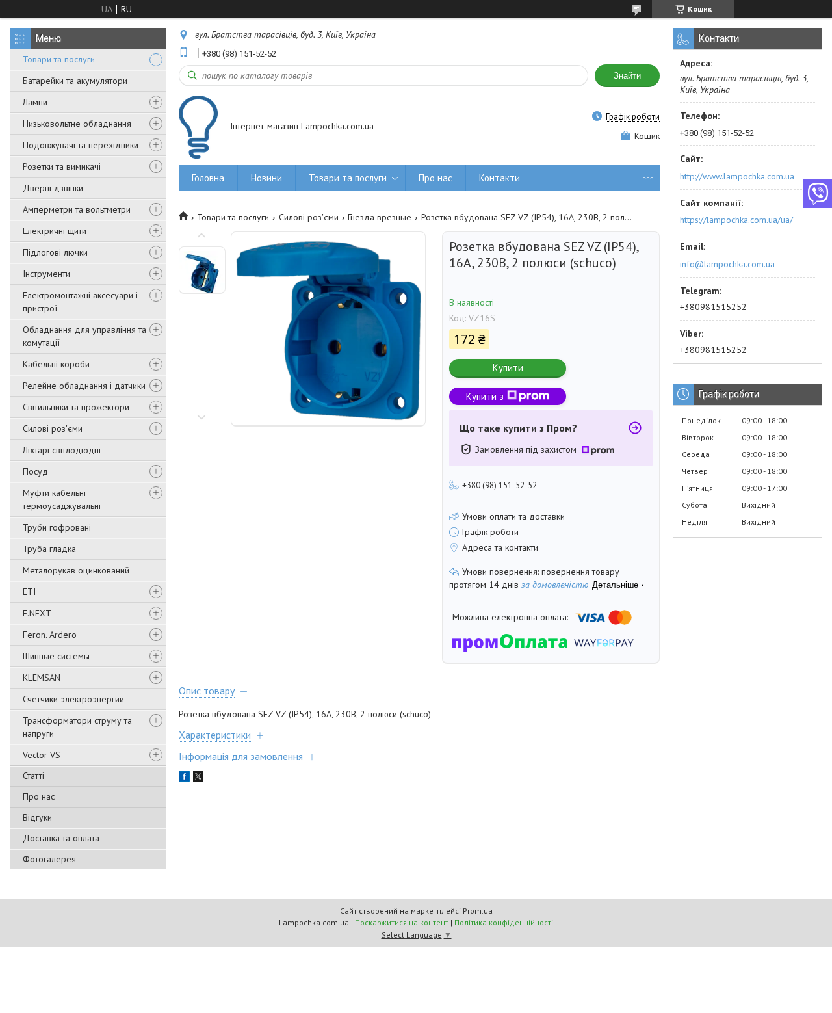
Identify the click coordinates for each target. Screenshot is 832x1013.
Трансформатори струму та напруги (77, 727)
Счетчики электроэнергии (73, 699)
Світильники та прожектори (76, 407)
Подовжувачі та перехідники (80, 145)
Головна (208, 178)
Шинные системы (56, 656)
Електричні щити (54, 231)
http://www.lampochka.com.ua (737, 176)
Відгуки (37, 817)
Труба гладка (49, 549)
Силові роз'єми (53, 428)
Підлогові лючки (55, 252)
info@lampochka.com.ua (727, 264)
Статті (33, 776)
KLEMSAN (41, 677)
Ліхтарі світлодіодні (62, 450)
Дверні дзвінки (53, 188)
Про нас (39, 796)
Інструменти (46, 274)
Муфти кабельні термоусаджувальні (62, 499)
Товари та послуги (59, 59)
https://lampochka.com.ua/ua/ (736, 220)
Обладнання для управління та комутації (84, 336)
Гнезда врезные (379, 217)
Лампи (35, 102)
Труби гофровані (57, 527)
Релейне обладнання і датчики (84, 385)
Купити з (485, 396)
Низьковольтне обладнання (77, 123)
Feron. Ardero (50, 634)
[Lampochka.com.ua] (198, 127)
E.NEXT (37, 613)
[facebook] (184, 778)
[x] (198, 778)
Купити (508, 368)
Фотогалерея (49, 859)
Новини (266, 178)
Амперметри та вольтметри (77, 209)
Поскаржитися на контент (401, 922)
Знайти (627, 76)
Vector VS (41, 755)
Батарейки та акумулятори (75, 80)
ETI (29, 592)
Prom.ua (478, 910)
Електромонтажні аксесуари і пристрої (80, 301)
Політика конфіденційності (503, 922)
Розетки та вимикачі (62, 166)
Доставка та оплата (61, 838)
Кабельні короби (56, 364)
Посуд (35, 471)
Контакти (499, 178)
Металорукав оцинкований (76, 570)
